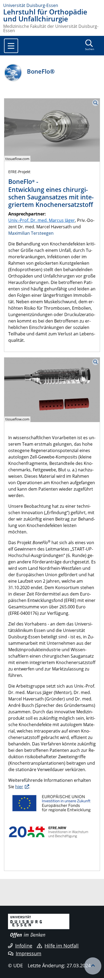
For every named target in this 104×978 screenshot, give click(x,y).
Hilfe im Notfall (62, 945)
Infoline (23, 945)
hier (19, 787)
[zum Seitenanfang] (92, 966)
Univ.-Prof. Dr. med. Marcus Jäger (41, 220)
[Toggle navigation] (11, 46)
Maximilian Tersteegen (31, 233)
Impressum (28, 953)
